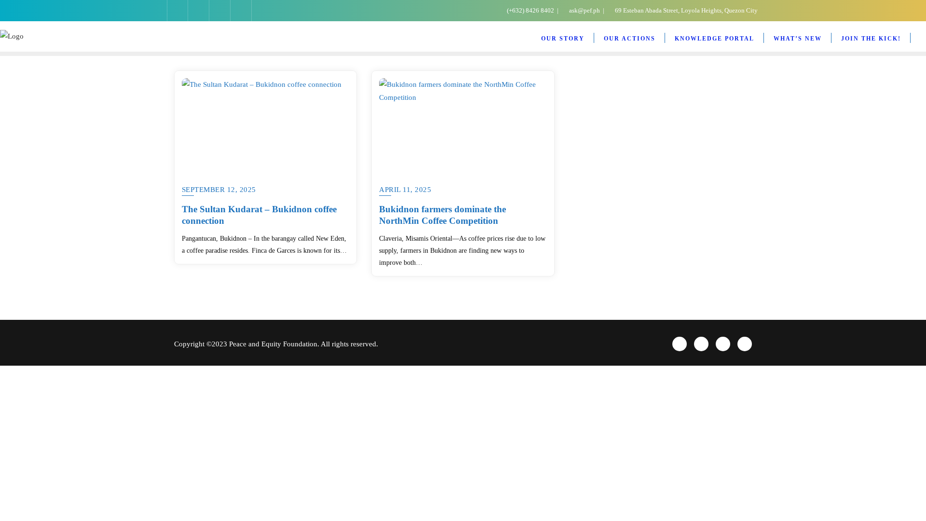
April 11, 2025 (405, 189)
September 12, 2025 (219, 189)
